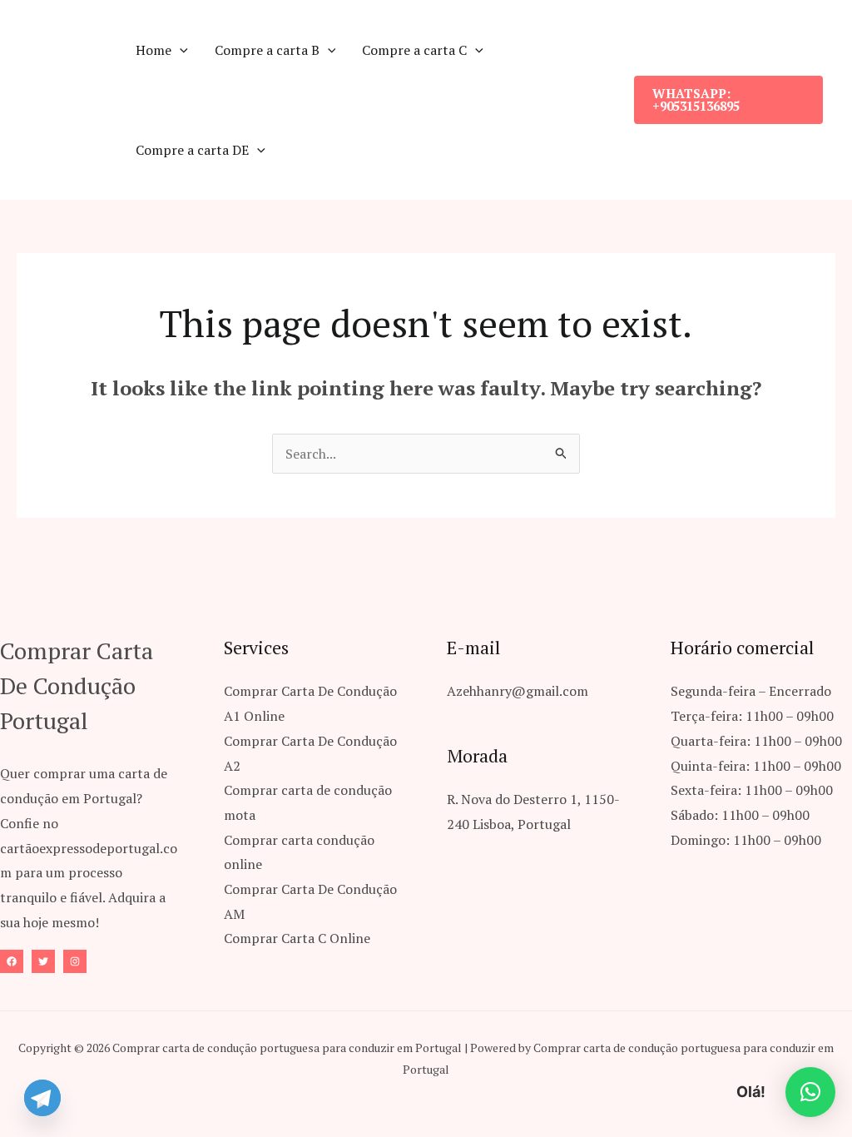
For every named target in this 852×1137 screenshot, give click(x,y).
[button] (179, 50)
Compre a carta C (414, 50)
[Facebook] (11, 961)
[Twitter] (43, 961)
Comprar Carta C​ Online (297, 938)
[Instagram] (75, 961)
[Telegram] (42, 1098)
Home (153, 50)
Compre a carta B (267, 50)
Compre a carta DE (192, 150)
